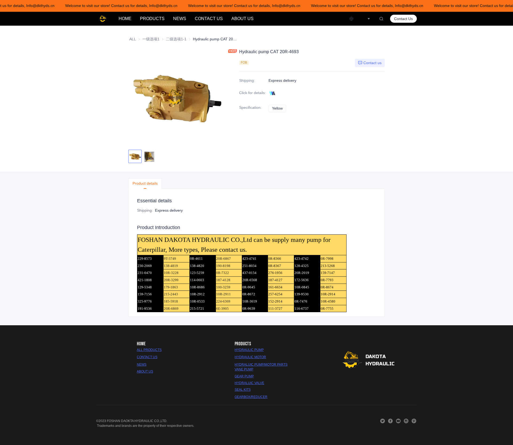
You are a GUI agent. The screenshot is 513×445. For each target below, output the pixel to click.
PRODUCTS (152, 18)
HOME (125, 18)
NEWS (179, 18)
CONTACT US (209, 18)
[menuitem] (125, 19)
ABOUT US (242, 18)
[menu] (231, 18)
